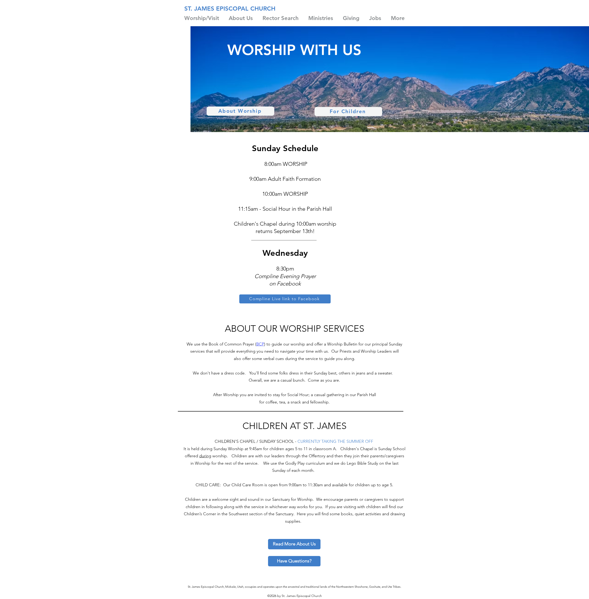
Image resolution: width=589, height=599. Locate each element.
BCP (260, 344)
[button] (201, 18)
